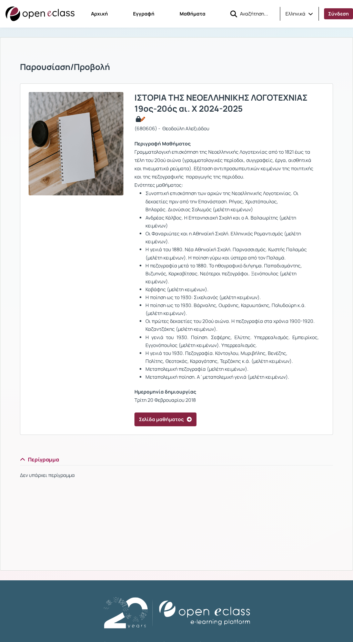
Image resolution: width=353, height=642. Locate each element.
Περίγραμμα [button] (43, 459)
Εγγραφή (143, 13)
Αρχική (99, 13)
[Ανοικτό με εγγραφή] (139, 119)
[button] (299, 14)
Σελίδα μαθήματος (161, 419)
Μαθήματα (192, 13)
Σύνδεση (338, 13)
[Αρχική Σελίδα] (40, 13)
